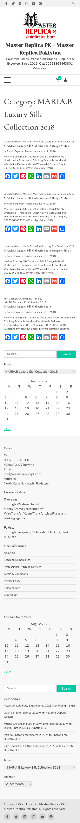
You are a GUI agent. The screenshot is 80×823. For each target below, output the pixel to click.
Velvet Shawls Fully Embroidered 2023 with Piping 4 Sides (40, 705)
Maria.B (27, 141)
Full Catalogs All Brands (17, 298)
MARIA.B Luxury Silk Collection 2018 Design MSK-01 (37, 146)
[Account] (65, 80)
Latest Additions (13, 141)
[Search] (73, 3)
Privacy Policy (12, 581)
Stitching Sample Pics (17, 560)
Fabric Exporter (15, 151)
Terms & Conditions (16, 574)
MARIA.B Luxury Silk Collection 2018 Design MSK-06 (37, 250)
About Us (10, 553)
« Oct (7, 429)
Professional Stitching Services (22, 567)
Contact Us (10, 595)
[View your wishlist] (73, 80)
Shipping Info (12, 588)
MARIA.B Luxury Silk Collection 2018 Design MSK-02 (37, 198)
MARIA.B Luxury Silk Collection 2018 (54, 141)
